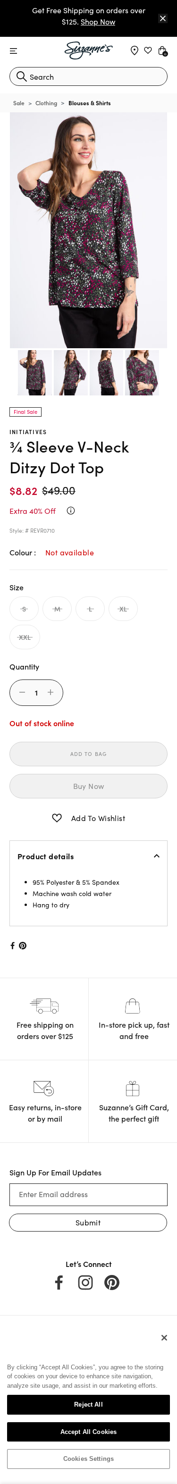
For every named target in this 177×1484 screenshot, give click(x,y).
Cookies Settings (88, 1458)
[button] (57, 818)
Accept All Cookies (88, 1431)
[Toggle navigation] (13, 51)
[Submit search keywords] (21, 76)
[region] (88, 1401)
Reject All (88, 1404)
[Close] (163, 18)
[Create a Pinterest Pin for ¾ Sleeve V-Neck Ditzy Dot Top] (23, 945)
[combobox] (88, 76)
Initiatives (28, 432)
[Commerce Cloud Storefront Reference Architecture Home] (88, 50)
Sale (19, 103)
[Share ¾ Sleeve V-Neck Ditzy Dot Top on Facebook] (12, 945)
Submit (88, 1222)
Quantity (24, 666)
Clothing (46, 103)
